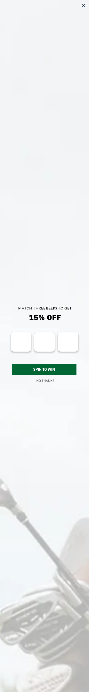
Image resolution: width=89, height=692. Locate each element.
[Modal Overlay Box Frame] (44, 346)
